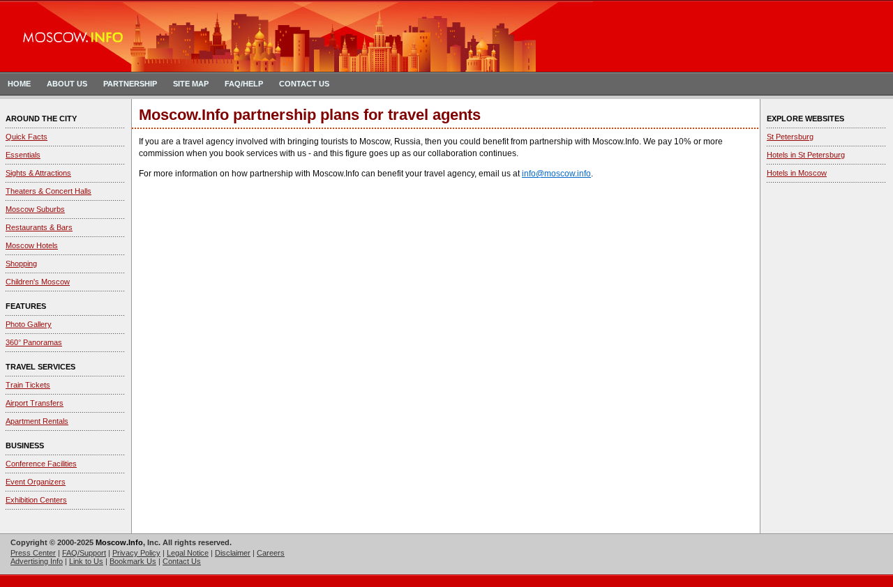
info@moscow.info (556, 173)
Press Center (33, 553)
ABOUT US (67, 83)
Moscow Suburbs (35, 209)
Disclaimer (232, 553)
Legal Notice (188, 553)
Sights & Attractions (38, 173)
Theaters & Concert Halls (48, 191)
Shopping (21, 263)
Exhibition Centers (36, 500)
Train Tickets (28, 385)
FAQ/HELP (244, 83)
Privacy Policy (136, 553)
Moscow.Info (119, 542)
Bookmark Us (133, 561)
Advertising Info (36, 561)
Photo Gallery (29, 324)
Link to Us (86, 561)
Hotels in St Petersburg (806, 155)
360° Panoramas (34, 342)
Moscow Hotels (32, 245)
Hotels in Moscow (797, 173)
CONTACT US (304, 83)
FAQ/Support (84, 553)
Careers (271, 553)
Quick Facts (26, 136)
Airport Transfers (34, 403)
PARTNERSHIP (130, 83)
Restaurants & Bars (39, 227)
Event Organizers (36, 482)
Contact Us (182, 561)
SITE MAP (191, 83)
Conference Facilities (41, 463)
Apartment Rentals (37, 421)
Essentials (23, 155)
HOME (19, 83)
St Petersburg (790, 136)
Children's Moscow (38, 281)
